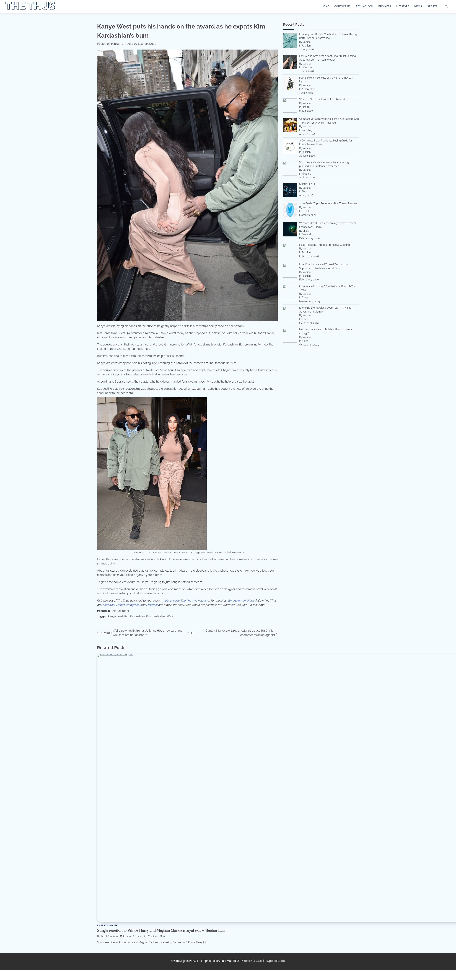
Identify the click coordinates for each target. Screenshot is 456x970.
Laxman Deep (147, 43)
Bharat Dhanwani (109, 936)
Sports (432, 6)
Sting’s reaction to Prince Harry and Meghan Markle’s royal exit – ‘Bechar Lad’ (161, 930)
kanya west (115, 616)
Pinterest (151, 605)
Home (325, 6)
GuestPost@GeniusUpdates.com (263, 961)
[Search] (446, 6)
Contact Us (342, 6)
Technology (364, 6)
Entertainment (120, 611)
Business (384, 6)
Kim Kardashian (134, 616)
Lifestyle (402, 6)
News (418, 6)
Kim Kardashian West (160, 616)
